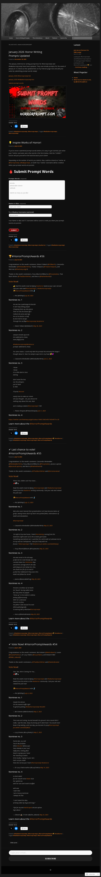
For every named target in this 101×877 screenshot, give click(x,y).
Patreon (54, 38)
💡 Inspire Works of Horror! (25, 142)
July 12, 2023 (29, 502)
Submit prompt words (16, 83)
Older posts (13, 843)
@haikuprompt (25, 163)
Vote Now (13, 281)
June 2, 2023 (48, 359)
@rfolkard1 (51, 264)
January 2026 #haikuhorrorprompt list (21, 79)
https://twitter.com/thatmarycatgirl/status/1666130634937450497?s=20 (34, 419)
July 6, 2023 (28, 693)
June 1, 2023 (42, 411)
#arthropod (28, 807)
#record (21, 391)
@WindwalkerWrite (23, 267)
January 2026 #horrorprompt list (20, 76)
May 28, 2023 (36, 579)
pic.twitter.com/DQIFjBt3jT (21, 727)
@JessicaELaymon (15, 466)
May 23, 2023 (48, 525)
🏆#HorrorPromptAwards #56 (26, 256)
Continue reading (81, 67)
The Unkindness (37, 38)
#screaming (40, 534)
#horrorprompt (33, 131)
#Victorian (28, 562)
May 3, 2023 (38, 712)
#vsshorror (42, 245)
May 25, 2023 (44, 549)
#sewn (28, 779)
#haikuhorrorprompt (21, 131)
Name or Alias (17, 203)
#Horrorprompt (24, 544)
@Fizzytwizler (53, 274)
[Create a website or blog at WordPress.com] (50, 870)
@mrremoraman (53, 471)
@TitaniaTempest (50, 267)
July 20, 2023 (29, 296)
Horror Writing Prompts (23, 38)
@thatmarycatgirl (21, 269)
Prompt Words (17, 179)
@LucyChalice (37, 655)
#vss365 (42, 707)
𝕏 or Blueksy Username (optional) (21, 212)
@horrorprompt (14, 163)
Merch (47, 38)
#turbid (19, 746)
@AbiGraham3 (50, 652)
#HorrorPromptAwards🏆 (46, 438)
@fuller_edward (14, 657)
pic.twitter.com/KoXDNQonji (49, 544)
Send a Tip (63, 38)
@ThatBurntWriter (24, 276)
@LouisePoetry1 (15, 655)
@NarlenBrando (45, 276)
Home (11, 38)
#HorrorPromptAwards (22, 291)
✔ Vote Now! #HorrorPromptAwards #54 (33, 644)
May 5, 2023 (38, 732)
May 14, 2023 (44, 767)
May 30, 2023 (37, 326)
